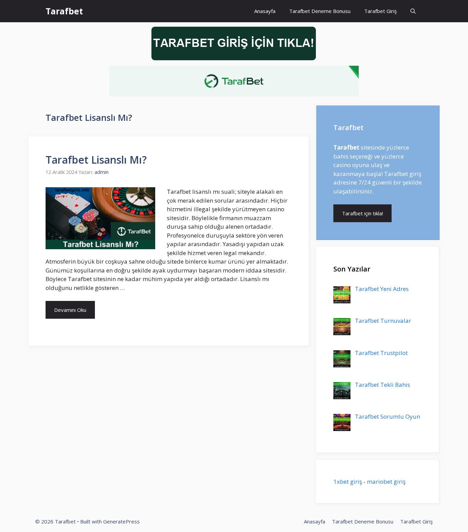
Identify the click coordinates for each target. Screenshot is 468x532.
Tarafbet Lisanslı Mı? (96, 160)
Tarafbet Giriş (380, 11)
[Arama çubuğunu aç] (413, 11)
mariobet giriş (386, 481)
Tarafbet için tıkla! (362, 213)
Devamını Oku (70, 309)
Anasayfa (264, 11)
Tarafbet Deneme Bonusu (319, 11)
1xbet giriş (347, 481)
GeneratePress (121, 521)
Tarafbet (64, 11)
